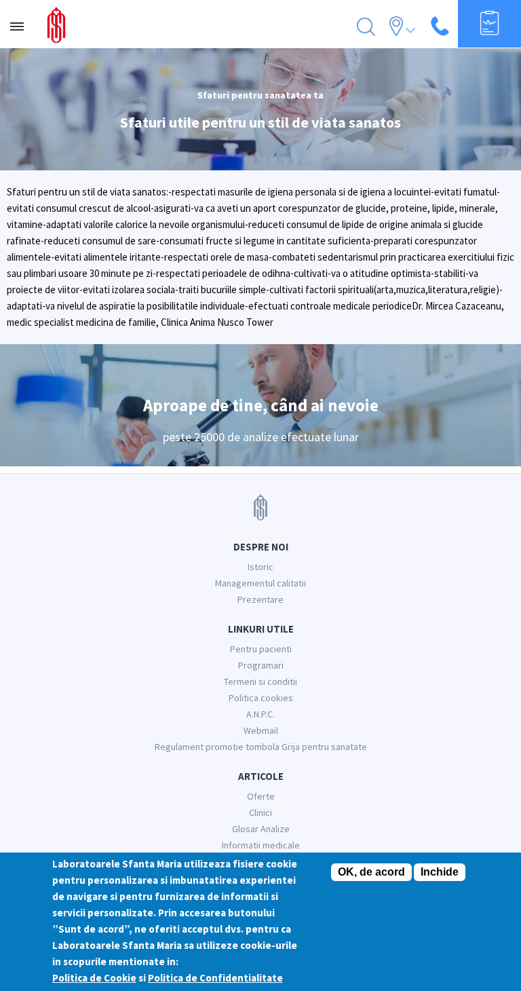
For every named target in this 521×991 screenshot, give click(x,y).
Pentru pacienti (261, 649)
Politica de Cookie (94, 977)
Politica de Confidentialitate (215, 977)
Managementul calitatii (260, 583)
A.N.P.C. (260, 714)
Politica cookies (261, 698)
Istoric (260, 567)
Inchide (440, 872)
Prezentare (260, 599)
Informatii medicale (261, 845)
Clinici (260, 812)
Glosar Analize (261, 829)
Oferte (261, 796)
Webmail (261, 730)
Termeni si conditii (260, 681)
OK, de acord (371, 872)
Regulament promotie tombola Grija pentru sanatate (261, 747)
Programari (261, 665)
